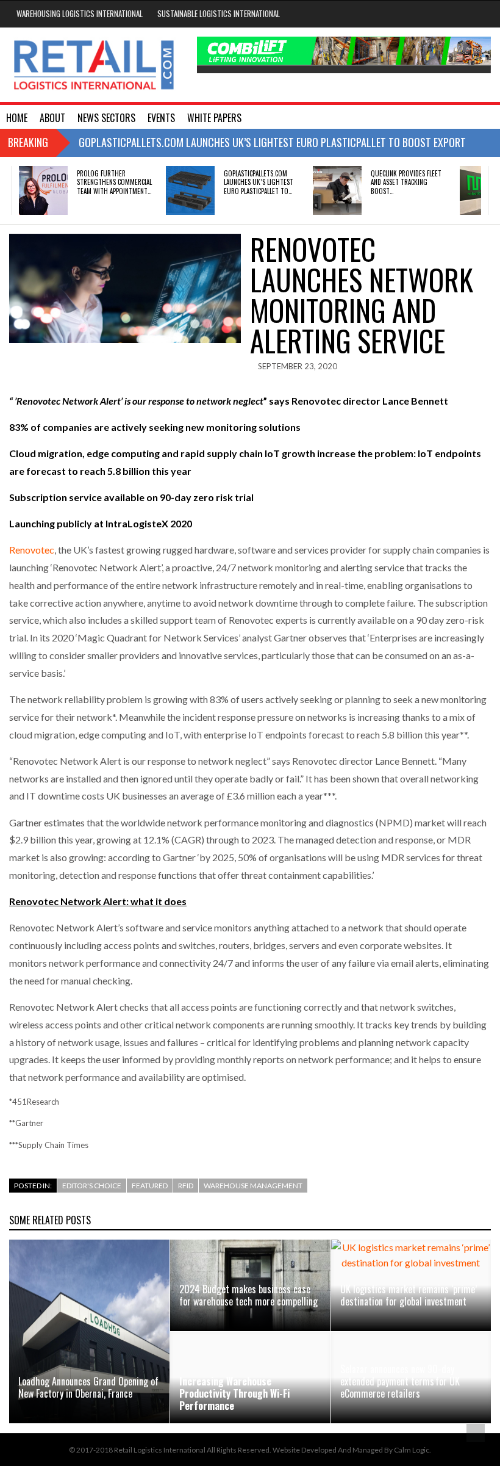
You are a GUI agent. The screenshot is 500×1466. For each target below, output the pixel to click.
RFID (185, 1185)
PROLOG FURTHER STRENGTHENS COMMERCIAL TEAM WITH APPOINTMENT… (114, 182)
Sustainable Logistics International (218, 13)
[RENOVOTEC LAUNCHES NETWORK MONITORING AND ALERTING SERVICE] (125, 288)
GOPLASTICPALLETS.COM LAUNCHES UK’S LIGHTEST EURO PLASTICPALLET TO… (258, 182)
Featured (150, 1185)
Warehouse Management (253, 1185)
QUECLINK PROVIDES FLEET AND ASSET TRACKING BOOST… (406, 182)
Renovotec (31, 549)
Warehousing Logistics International (79, 13)
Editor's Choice (91, 1185)
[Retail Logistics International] (93, 65)
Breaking (28, 142)
